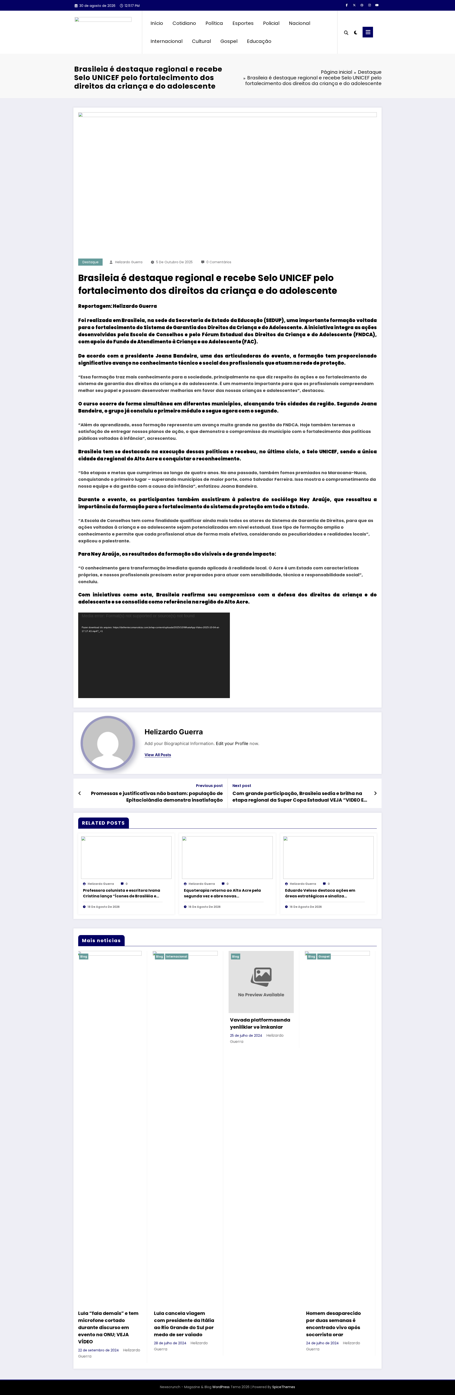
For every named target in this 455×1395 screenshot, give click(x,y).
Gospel (228, 41)
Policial (271, 23)
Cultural (201, 41)
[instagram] (369, 5)
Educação (259, 41)
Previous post (209, 785)
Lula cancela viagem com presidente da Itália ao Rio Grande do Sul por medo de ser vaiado (86, 1324)
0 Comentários (218, 262)
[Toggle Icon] (368, 32)
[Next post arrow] (375, 793)
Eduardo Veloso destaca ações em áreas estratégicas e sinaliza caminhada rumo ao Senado (320, 893)
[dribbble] (362, 5)
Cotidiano (184, 23)
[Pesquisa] (346, 32)
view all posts (158, 755)
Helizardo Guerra (128, 262)
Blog (137, 956)
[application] (154, 655)
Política (214, 23)
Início (156, 23)
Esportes (243, 23)
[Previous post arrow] (79, 793)
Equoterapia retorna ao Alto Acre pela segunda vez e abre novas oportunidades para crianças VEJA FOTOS (222, 893)
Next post (241, 785)
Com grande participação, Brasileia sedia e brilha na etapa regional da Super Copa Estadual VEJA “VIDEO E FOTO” (298, 797)
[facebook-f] (347, 5)
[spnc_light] (355, 32)
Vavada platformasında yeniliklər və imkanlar (162, 1023)
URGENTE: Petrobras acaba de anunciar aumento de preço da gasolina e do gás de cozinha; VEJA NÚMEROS (313, 1327)
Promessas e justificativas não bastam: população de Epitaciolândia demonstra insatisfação (157, 796)
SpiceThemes (283, 1387)
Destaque (90, 262)
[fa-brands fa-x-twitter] (354, 5)
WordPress (221, 1387)
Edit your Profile (232, 743)
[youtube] (377, 5)
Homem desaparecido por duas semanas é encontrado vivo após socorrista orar (235, 1324)
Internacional (166, 41)
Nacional (299, 23)
